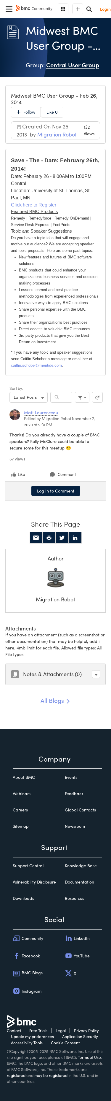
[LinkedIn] (75, 538)
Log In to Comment (55, 491)
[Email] (36, 538)
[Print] (49, 538)
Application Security (80, 1036)
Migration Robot (55, 599)
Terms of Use (89, 1057)
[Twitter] (62, 538)
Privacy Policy (86, 1030)
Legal (61, 1030)
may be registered (50, 1075)
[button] (96, 674)
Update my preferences (32, 1036)
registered (16, 1075)
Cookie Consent (65, 1043)
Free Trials (38, 1030)
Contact (14, 1030)
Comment (67, 474)
